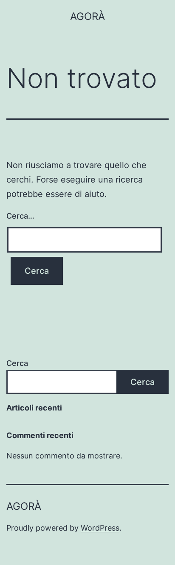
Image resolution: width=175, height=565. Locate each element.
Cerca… (20, 215)
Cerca (17, 363)
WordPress (100, 527)
